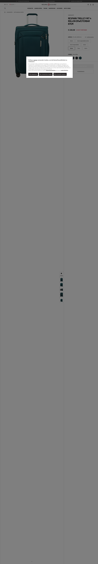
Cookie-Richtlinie (64, 70)
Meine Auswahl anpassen (60, 74)
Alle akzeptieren (33, 74)
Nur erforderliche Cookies (46, 74)
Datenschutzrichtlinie (50, 70)
